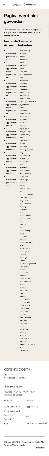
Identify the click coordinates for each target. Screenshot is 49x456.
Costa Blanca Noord (13, 407)
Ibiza (6, 423)
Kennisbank (39, 448)
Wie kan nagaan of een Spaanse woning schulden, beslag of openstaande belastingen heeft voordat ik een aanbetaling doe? (25, 215)
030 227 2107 (31, 407)
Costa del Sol (10, 419)
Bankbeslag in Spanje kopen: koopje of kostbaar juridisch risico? (25, 59)
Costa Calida (9, 415)
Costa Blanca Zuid (12, 411)
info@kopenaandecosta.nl (36, 423)
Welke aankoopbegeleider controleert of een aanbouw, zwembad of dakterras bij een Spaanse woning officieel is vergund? (28, 275)
